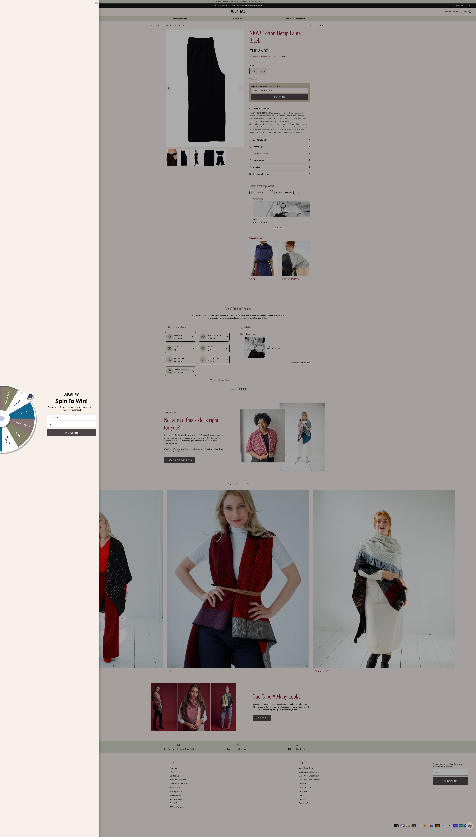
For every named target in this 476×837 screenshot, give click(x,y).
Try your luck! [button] (71, 432)
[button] (469, 826)
